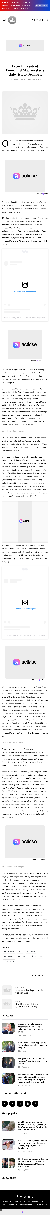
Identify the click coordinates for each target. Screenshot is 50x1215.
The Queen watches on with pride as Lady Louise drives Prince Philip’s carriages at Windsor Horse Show (33, 1163)
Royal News (33, 1201)
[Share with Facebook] (28, 975)
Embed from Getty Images (13, 431)
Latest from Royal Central (14, 1201)
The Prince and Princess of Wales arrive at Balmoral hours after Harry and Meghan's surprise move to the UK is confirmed (33, 1078)
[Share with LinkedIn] (35, 975)
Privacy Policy (41, 1204)
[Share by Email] (42, 975)
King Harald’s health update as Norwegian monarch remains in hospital (32, 1045)
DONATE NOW (41, 6)
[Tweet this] (32, 975)
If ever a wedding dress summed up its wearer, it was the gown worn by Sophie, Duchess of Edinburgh (32, 1144)
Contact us (12, 1204)
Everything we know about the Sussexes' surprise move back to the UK (32, 1061)
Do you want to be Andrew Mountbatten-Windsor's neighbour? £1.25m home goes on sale (32, 1028)
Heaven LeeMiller (19, 80)
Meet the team (26, 1204)
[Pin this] (38, 975)
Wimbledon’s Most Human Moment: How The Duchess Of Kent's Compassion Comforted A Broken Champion (33, 1126)
